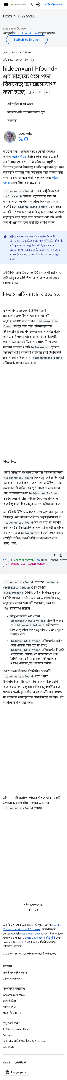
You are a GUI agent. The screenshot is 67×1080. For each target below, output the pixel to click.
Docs (7, 16)
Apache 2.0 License (32, 933)
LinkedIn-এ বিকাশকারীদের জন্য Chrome (24, 1041)
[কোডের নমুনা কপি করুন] (61, 555)
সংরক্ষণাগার (9, 1006)
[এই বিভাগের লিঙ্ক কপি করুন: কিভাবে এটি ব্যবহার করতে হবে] (6, 300)
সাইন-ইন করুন (54, 4)
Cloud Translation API (26, 33)
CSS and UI (27, 16)
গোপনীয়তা (20, 1062)
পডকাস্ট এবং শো (12, 1012)
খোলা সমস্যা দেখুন (12, 978)
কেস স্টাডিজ (9, 1000)
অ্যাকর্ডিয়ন (19, 157)
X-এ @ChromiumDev (15, 1029)
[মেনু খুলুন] (6, 4)
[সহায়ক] (27, 60)
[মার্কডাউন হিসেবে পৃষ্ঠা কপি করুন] (41, 92)
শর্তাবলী (7, 1062)
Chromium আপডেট (14, 995)
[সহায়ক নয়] (32, 60)
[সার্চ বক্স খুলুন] (31, 4)
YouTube (8, 1035)
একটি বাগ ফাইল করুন (15, 972)
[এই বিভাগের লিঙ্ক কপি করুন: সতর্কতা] (21, 461)
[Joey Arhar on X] (21, 140)
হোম (5, 52)
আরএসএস (9, 1047)
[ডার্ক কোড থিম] (55, 555)
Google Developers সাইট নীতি (39, 937)
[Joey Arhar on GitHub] (26, 140)
